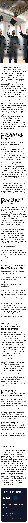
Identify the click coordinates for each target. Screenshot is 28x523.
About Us (5, 518)
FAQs (21, 504)
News (15, 504)
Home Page (7, 504)
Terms (16, 518)
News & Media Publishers (11, 40)
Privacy (11, 518)
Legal (20, 518)
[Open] (23, 4)
